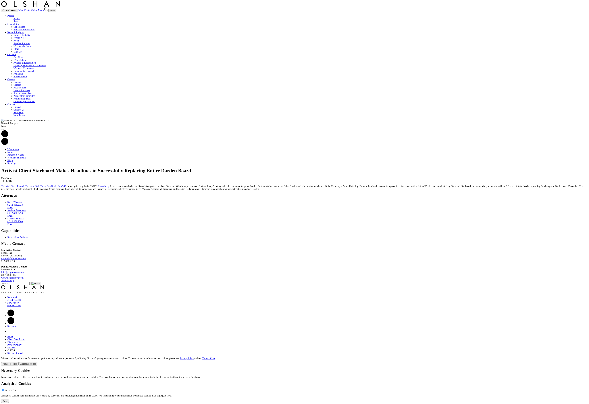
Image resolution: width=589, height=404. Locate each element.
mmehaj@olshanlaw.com (13, 258)
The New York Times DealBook (41, 186)
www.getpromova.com (12, 277)
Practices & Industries (24, 29)
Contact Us (18, 109)
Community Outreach (24, 71)
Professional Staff (22, 98)
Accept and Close (28, 364)
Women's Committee (23, 68)
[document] (294, 386)
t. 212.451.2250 (15, 213)
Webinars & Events (22, 46)
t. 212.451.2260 (15, 221)
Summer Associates (22, 93)
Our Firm (11, 54)
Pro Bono (18, 73)
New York (18, 112)
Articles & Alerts (21, 43)
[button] (4, 144)
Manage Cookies (9, 364)
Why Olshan (19, 60)
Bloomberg (103, 186)
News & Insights (15, 32)
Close (5, 401)
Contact (11, 104)
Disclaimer (12, 342)
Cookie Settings (9, 10)
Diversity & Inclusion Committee (29, 65)
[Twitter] (10, 323)
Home (10, 336)
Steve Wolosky (14, 202)
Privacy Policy (14, 344)
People (10, 15)
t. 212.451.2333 (15, 204)
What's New (19, 38)
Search (16, 21)
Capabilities (13, 24)
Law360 (62, 186)
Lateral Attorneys (21, 90)
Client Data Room (16, 339)
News (16, 40)
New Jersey (19, 115)
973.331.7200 (14, 305)
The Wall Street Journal (12, 186)
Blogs (16, 49)
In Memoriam (20, 76)
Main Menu (38, 10)
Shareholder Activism (17, 237)
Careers (11, 79)
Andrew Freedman (16, 210)
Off (14, 390)
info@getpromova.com (12, 273)
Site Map (11, 347)
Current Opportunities (24, 101)
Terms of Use (208, 358)
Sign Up (17, 51)
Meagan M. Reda (15, 218)
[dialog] (294, 361)
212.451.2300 (14, 300)
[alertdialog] (294, 386)
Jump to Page (7, 280)
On (6, 390)
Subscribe (12, 326)
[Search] (46, 10)
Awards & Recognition (24, 62)
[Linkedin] (10, 315)
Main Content (25, 10)
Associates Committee (24, 96)
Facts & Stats (19, 87)
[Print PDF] (4, 136)
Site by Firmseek (15, 353)
